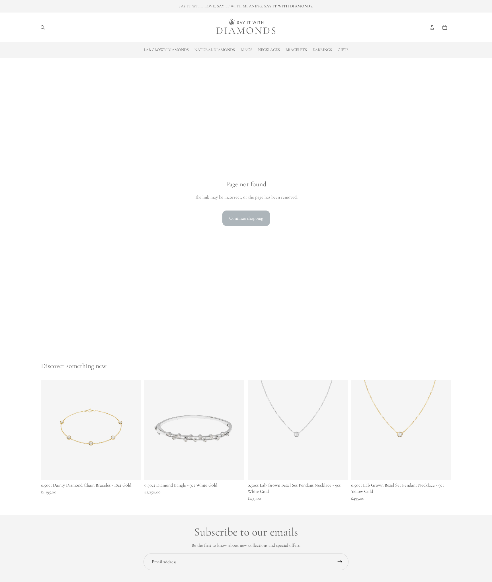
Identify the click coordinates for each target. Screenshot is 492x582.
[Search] (42, 27)
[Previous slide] (256, 429)
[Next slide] (339, 429)
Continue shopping (246, 218)
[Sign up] (340, 562)
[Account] (432, 27)
